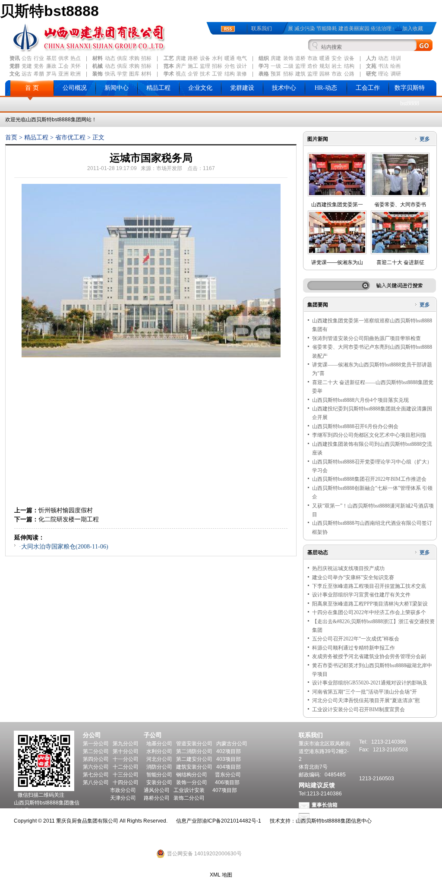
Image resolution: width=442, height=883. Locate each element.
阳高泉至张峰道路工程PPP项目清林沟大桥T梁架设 (370, 604)
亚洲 (63, 74)
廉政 (51, 66)
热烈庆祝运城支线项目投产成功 (348, 568)
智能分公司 (159, 775)
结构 (349, 66)
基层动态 (317, 552)
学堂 (122, 74)
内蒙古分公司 (231, 744)
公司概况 (75, 88)
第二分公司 (96, 751)
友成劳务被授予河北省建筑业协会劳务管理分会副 (369, 656)
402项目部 (228, 751)
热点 (75, 58)
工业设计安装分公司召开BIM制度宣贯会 (358, 709)
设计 (242, 66)
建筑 (300, 74)
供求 (63, 58)
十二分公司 (126, 767)
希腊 (39, 74)
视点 (181, 74)
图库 (134, 74)
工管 (217, 74)
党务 (39, 66)
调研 (396, 74)
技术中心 (284, 88)
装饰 (288, 58)
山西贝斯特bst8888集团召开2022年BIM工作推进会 (369, 479)
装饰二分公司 (189, 798)
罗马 (51, 74)
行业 (39, 58)
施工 (193, 66)
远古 (27, 74)
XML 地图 (221, 875)
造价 (312, 66)
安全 (337, 58)
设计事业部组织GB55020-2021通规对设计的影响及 (369, 683)
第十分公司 (126, 751)
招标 (146, 58)
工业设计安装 (189, 790)
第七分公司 (96, 775)
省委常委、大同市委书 (400, 205)
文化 (14, 74)
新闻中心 (116, 88)
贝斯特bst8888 (49, 11)
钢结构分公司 (191, 775)
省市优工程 (70, 137)
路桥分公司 (157, 798)
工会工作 (368, 88)
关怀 (75, 66)
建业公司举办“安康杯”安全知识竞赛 (353, 577)
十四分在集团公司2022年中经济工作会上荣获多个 (369, 612)
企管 (193, 74)
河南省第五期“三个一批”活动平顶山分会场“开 (364, 692)
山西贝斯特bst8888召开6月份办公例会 (355, 426)
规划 (324, 66)
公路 (349, 74)
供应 (122, 58)
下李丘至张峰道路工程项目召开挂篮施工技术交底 (369, 586)
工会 (63, 66)
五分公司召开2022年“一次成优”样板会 (355, 639)
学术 (169, 74)
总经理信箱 (325, 816)
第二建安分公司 (194, 759)
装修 (242, 74)
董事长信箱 (325, 805)
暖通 (229, 58)
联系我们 (261, 28)
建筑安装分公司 (194, 767)
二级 (288, 66)
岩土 (337, 66)
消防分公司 (159, 767)
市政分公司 (123, 790)
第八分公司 (96, 782)
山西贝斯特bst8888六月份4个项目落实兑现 (360, 400)
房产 (181, 66)
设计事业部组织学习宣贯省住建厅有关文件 (361, 595)
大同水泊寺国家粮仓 (48, 546)
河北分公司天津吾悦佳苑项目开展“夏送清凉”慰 (366, 700)
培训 (396, 58)
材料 (97, 58)
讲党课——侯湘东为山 (337, 262)
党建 (27, 66)
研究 (371, 74)
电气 (242, 58)
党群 (14, 66)
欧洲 (75, 74)
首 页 (32, 88)
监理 (205, 66)
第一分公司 (96, 744)
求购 (134, 58)
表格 (264, 74)
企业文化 (200, 88)
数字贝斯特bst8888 (410, 96)
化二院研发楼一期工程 (68, 519)
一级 (276, 66)
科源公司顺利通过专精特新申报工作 (353, 648)
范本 (169, 66)
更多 (425, 139)
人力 (371, 58)
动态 (110, 58)
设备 (205, 58)
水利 (217, 58)
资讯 (14, 58)
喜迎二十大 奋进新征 (400, 262)
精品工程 (158, 88)
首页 (11, 137)
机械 (97, 66)
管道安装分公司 (194, 744)
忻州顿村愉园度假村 (65, 510)
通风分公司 (157, 790)
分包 (229, 66)
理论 (383, 74)
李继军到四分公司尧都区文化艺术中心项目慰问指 (369, 435)
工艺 (169, 58)
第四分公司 (96, 759)
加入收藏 (412, 28)
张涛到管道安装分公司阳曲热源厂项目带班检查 (366, 338)
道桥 (300, 58)
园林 (324, 74)
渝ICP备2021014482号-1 (231, 821)
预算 (276, 74)
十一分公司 (126, 759)
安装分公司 (159, 782)
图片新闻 (317, 139)
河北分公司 (159, 759)
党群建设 (242, 88)
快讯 (110, 74)
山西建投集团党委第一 (337, 205)
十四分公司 (126, 782)
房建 (181, 58)
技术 (205, 74)
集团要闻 (317, 305)
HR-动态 (326, 88)
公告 (27, 58)
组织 (264, 58)
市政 (312, 58)
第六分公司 (96, 767)
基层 (51, 58)
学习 (264, 66)
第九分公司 (126, 744)
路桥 (193, 58)
